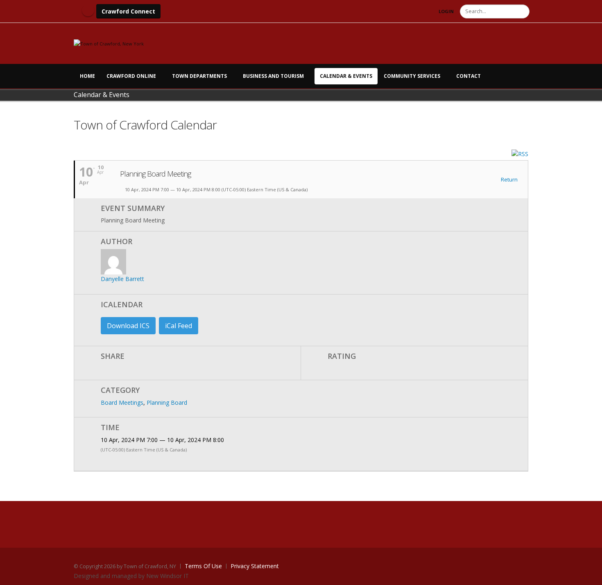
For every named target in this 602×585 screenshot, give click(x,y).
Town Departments (199, 76)
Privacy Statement (255, 566)
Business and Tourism (273, 76)
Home (87, 76)
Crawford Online (131, 76)
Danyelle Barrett (122, 279)
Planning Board (167, 402)
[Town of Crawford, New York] (109, 43)
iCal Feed (178, 325)
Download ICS (128, 325)
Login (446, 11)
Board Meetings (122, 402)
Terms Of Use (203, 566)
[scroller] (588, 575)
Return (509, 180)
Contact (468, 76)
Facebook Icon (88, 10)
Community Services (412, 76)
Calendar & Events (346, 76)
